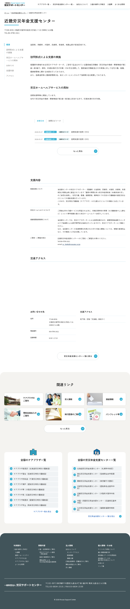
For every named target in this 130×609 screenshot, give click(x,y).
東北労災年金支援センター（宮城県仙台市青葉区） (96, 474)
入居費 (109, 4)
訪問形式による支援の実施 (14, 51)
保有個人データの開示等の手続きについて (106, 559)
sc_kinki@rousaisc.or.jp (71, 244)
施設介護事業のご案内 (47, 557)
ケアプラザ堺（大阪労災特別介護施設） (30, 489)
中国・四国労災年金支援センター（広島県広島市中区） (96, 501)
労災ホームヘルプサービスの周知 (14, 59)
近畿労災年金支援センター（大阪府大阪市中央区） (96, 494)
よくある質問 (120, 4)
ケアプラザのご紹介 (22, 561)
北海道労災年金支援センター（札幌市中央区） (96, 468)
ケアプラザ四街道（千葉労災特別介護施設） (31, 479)
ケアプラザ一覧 (43, 4)
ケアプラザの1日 (21, 558)
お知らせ (10, 65)
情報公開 (70, 558)
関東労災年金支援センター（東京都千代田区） (96, 481)
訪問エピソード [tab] (54, 120)
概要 (8, 44)
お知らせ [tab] (40, 120)
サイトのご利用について (106, 549)
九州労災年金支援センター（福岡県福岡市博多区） (96, 509)
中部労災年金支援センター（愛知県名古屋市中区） (96, 487)
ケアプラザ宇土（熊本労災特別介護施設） (30, 505)
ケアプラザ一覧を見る (42, 511)
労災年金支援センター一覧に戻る (78, 356)
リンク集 (101, 566)
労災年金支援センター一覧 (63, 4)
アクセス (10, 75)
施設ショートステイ (22, 555)
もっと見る (78, 151)
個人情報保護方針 (104, 552)
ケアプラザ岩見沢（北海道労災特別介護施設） (32, 468)
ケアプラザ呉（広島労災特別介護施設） (30, 494)
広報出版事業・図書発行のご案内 (77, 561)
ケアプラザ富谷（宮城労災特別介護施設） (30, 473)
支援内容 (10, 70)
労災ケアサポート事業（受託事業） (47, 553)
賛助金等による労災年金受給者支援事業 (47, 561)
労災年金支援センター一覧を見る (101, 516)
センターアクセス (73, 552)
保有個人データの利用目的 (107, 555)
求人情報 (69, 567)
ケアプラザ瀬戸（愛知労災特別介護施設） (30, 484)
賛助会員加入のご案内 (73, 564)
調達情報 (70, 555)
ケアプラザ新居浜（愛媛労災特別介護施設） (31, 500)
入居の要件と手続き (97, 4)
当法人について (82, 4)
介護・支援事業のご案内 (46, 549)
